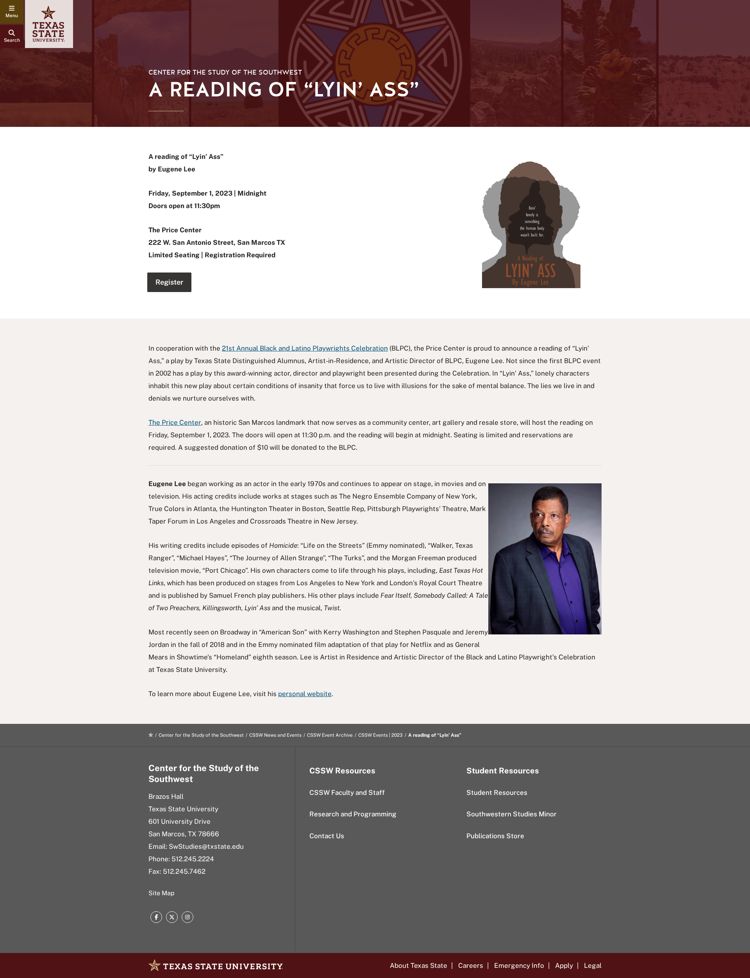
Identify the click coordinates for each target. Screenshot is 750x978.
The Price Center (174, 422)
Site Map (161, 893)
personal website (305, 694)
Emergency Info (519, 965)
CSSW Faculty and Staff (347, 792)
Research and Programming (352, 814)
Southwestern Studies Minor (511, 814)
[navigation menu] (11, 11)
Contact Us (326, 836)
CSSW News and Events (275, 735)
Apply (564, 965)
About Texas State (418, 965)
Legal (593, 965)
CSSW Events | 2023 (380, 735)
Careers (470, 965)
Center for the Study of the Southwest (225, 72)
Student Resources (496, 792)
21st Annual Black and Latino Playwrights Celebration (305, 348)
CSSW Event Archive (330, 735)
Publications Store (495, 836)
